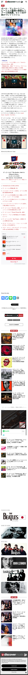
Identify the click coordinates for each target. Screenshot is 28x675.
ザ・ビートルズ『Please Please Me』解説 (14, 212)
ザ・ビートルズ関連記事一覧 (10, 188)
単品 (23, 179)
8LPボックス (4, 179)
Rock (10, 320)
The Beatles (17, 320)
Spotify (7, 115)
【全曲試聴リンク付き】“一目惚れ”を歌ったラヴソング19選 (17, 447)
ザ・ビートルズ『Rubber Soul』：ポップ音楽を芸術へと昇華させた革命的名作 (17, 453)
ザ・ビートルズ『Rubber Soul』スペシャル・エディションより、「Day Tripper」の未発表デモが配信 (16, 441)
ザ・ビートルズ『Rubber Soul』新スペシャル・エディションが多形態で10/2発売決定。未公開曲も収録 (16, 475)
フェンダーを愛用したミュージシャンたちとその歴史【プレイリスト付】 (17, 460)
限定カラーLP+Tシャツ (15, 179)
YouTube (12, 115)
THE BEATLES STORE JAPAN (11, 185)
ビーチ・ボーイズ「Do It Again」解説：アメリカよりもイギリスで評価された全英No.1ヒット (17, 468)
